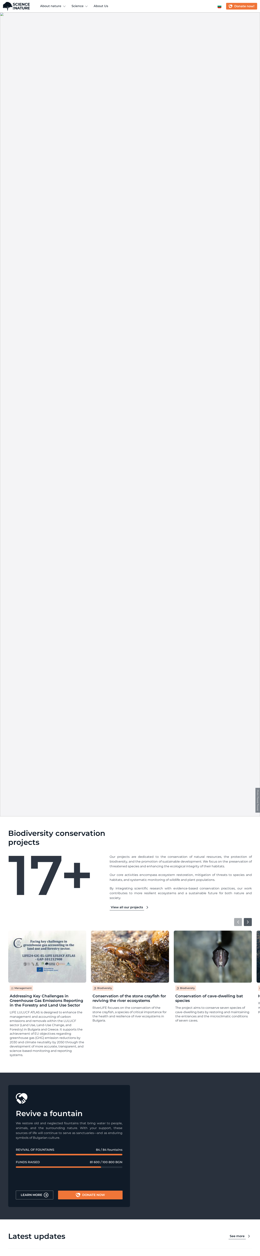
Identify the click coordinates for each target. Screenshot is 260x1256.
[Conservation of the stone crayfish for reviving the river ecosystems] (130, 957)
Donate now (93, 1195)
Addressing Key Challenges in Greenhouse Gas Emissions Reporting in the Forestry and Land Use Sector (46, 1000)
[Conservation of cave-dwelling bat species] (213, 957)
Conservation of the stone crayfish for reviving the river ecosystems (129, 998)
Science (78, 6)
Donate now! (244, 6)
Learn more (31, 1195)
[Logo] (16, 6)
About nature (50, 6)
